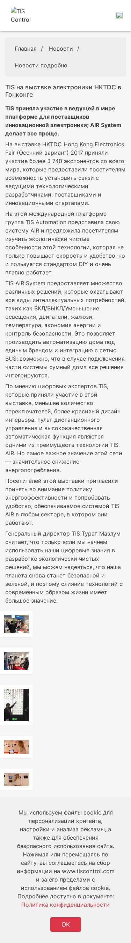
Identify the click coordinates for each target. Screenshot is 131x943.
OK (65, 924)
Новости (61, 48)
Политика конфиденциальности (65, 904)
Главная (26, 48)
